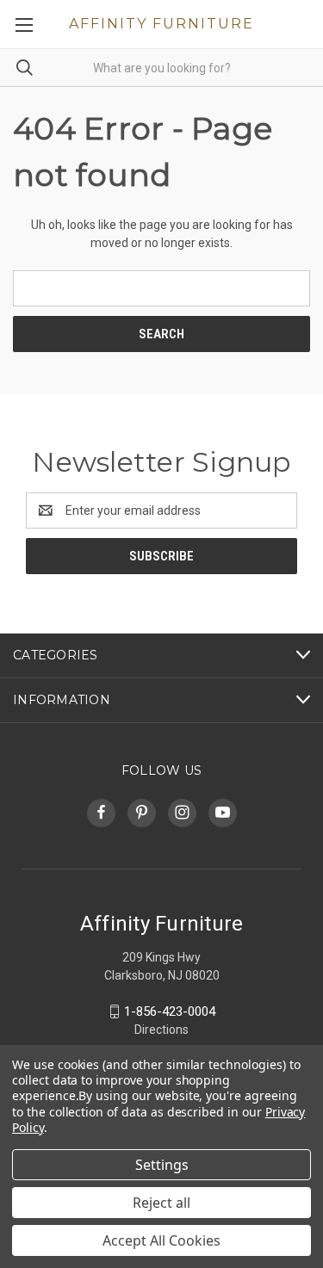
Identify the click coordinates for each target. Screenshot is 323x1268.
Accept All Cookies (161, 1240)
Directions (161, 1029)
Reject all (161, 1202)
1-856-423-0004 (169, 1011)
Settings (162, 1164)
